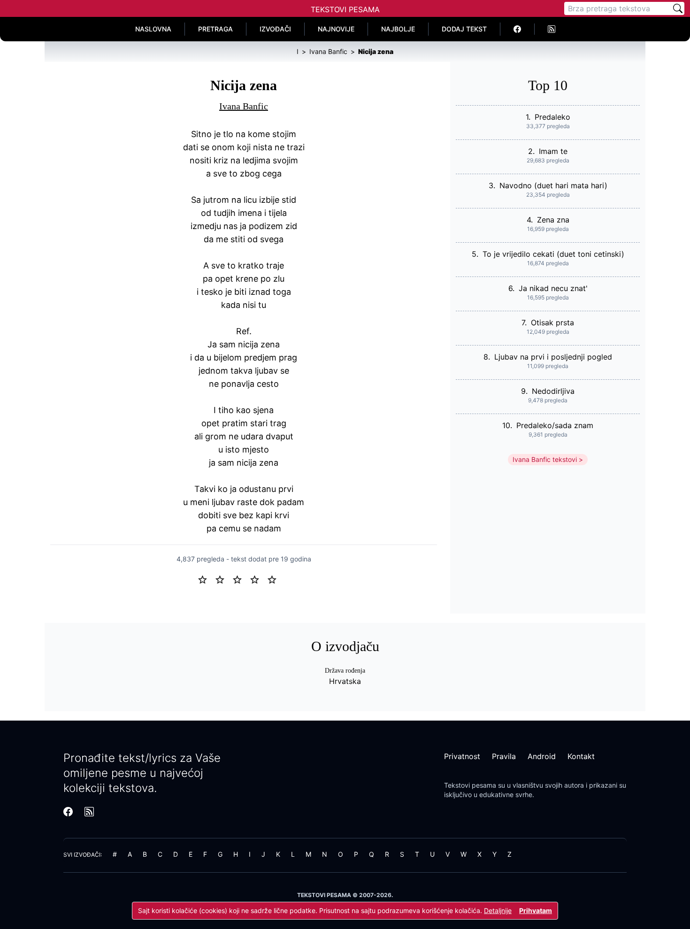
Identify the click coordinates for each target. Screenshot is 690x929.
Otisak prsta (552, 322)
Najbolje (398, 29)
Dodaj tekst (464, 29)
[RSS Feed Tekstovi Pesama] (551, 29)
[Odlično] (274, 579)
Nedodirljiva (553, 391)
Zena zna (553, 219)
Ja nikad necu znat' (553, 288)
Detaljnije (498, 910)
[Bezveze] (223, 579)
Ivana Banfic (243, 106)
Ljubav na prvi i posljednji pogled (553, 356)
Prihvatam (535, 910)
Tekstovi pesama (470, 785)
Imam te (553, 151)
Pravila (504, 756)
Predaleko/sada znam (554, 425)
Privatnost (462, 756)
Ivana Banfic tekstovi (545, 459)
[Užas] (206, 579)
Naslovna (153, 29)
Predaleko (552, 117)
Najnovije (336, 29)
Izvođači (275, 29)
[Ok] (241, 579)
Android (542, 756)
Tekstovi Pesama (345, 9)
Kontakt (581, 756)
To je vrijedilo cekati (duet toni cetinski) (553, 254)
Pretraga (215, 29)
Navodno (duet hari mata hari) (553, 185)
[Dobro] (258, 579)
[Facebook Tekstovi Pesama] (517, 29)
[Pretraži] (677, 8)
